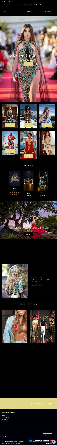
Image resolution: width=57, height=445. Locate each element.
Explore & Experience (37, 285)
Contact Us (5, 419)
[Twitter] (5, 1)
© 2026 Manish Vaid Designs (9, 441)
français (47, 435)
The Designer (6, 417)
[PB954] (42, 181)
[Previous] (8, 184)
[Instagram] (9, 1)
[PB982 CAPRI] (14, 178)
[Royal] (10, 192)
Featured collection (28, 165)
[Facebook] (2, 1)
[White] (14, 192)
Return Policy (6, 421)
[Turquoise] (18, 192)
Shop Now (28, 64)
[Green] (16, 194)
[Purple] (12, 194)
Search (4, 415)
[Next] (48, 184)
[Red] (14, 194)
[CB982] (28, 181)
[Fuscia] (16, 192)
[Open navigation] (7, 11)
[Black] (12, 192)
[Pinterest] (7, 1)
